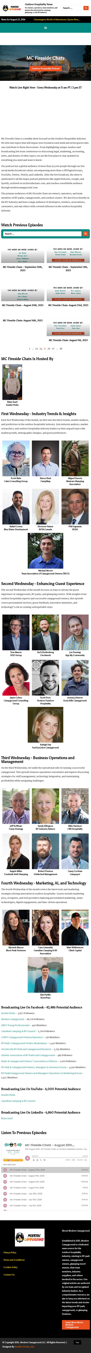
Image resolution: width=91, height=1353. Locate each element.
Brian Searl (7, 1118)
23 (36, 349)
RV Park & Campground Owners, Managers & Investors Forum (34, 1067)
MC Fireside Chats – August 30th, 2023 (22, 305)
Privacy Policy (10, 1252)
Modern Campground (12, 1019)
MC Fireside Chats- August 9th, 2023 (68, 340)
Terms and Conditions (14, 1260)
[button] (45, 28)
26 (49, 349)
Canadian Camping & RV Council (18, 1031)
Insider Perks (8, 1013)
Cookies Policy (10, 1267)
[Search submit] (86, 8)
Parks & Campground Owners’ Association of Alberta (29, 1061)
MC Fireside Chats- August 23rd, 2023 (68, 305)
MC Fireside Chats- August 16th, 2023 (23, 320)
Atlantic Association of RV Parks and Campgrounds (28, 1055)
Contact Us (9, 1274)
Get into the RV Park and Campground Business (26, 1049)
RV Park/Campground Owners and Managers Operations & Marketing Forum (41, 1073)
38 (61, 349)
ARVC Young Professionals (15, 1025)
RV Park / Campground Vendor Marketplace (24, 1043)
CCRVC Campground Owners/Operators (22, 1037)
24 (40, 349)
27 (53, 349)
